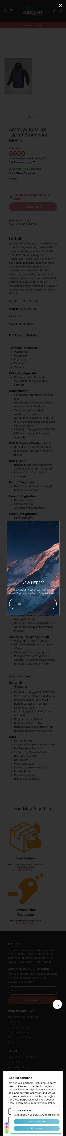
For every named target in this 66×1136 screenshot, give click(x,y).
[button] (57, 1004)
